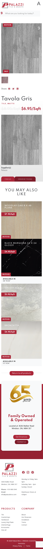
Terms (24, 522)
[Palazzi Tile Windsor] (12, 5)
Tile (4, 103)
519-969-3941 (12, 489)
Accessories (5, 527)
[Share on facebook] (9, 88)
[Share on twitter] (13, 88)
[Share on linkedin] (17, 88)
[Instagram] (28, 472)
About (24, 515)
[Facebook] (23, 472)
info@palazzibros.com (8, 494)
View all (3, 530)
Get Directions (21, 437)
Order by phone (25, 179)
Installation (25, 520)
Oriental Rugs (6, 525)
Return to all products (21, 373)
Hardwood (5, 520)
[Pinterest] (32, 472)
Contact (24, 525)
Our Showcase (26, 517)
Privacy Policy (17, 546)
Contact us (21, 442)
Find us (8, 179)
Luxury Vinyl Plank (7, 522)
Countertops (5, 517)
